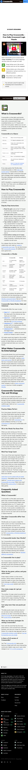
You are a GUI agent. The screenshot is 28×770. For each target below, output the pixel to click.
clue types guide (8, 584)
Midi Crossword (8, 722)
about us (9, 685)
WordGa (5, 733)
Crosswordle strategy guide (9, 633)
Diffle (4, 735)
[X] (10, 762)
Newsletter (17, 703)
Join (25, 1)
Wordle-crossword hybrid (8, 299)
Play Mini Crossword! (19, 98)
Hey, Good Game (8, 676)
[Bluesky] (1, 762)
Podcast (17, 697)
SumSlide (5, 753)
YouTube (17, 700)
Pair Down (5, 730)
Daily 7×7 (13, 163)
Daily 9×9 (17, 163)
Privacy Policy (19, 759)
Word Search (7, 725)
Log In (21, 1)
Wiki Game (19, 742)
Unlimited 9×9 (16, 164)
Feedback (3, 700)
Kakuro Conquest (7, 750)
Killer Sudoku (21, 724)
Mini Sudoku (19, 721)
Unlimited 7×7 (8, 323)
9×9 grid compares (17, 321)
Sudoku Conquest (21, 726)
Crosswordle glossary (10, 249)
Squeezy (5, 727)
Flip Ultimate (20, 718)
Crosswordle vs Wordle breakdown (11, 301)
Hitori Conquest (20, 729)
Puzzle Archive (8, 332)
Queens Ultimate (21, 716)
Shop (16, 705)
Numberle (5, 748)
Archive (21, 164)
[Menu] (1, 1)
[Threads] (7, 762)
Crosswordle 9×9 (11, 643)
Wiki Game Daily (21, 745)
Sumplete (5, 742)
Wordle (3, 387)
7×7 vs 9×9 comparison (16, 649)
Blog (2, 697)
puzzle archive (12, 484)
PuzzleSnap (19, 748)
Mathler (5, 745)
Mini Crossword (8, 719)
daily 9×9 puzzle (6, 615)
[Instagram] (4, 762)
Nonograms (21, 732)
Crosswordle (6, 716)
